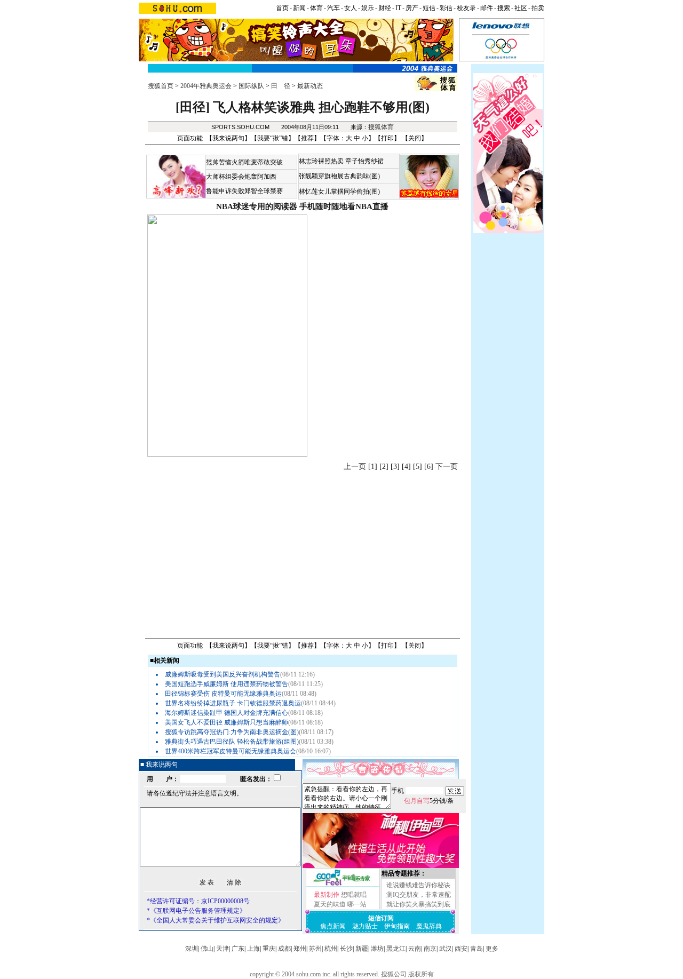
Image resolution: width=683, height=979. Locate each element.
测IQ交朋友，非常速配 (418, 894)
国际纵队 (251, 86)
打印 (387, 138)
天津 (222, 948)
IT (398, 8)
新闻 (299, 8)
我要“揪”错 (272, 138)
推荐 (307, 138)
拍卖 (537, 8)
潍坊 (377, 948)
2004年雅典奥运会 (206, 86)
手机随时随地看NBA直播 (343, 206)
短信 (429, 8)
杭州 (330, 948)
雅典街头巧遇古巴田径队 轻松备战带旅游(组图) (232, 741)
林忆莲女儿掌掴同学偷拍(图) (339, 191)
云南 (414, 948)
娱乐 (367, 8)
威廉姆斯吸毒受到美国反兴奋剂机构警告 (222, 674)
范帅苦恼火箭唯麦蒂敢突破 (244, 162)
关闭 (414, 138)
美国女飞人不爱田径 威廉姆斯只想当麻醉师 (226, 722)
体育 (316, 8)
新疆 (361, 948)
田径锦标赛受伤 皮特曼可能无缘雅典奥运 (223, 693)
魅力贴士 (365, 926)
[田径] (193, 107)
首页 (282, 8)
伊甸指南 (397, 926)
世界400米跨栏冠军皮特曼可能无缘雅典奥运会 (230, 751)
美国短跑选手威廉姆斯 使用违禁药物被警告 (226, 684)
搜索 (503, 8)
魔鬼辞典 (429, 926)
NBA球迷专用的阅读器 (256, 206)
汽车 (333, 8)
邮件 (486, 8)
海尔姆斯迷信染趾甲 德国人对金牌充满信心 (226, 713)
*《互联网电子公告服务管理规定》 (196, 910)
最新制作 (326, 894)
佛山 (207, 948)
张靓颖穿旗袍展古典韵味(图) (339, 176)
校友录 (466, 8)
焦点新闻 (333, 926)
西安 (461, 948)
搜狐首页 (160, 86)
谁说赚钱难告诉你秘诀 (418, 885)
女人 (350, 8)
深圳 (191, 948)
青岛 (476, 948)
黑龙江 (396, 948)
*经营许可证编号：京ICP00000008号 (198, 901)
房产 (412, 8)
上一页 (355, 467)
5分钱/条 (429, 801)
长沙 (346, 948)
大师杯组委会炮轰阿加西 (241, 176)
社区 (520, 8)
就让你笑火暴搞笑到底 (418, 904)
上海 (253, 948)
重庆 (269, 948)
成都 (284, 948)
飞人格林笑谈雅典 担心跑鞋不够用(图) (321, 107)
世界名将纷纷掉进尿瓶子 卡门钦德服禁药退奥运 (233, 703)
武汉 (445, 948)
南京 (430, 948)
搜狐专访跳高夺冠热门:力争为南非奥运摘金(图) (232, 732)
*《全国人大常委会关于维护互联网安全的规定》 (215, 920)
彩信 (446, 8)
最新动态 (310, 86)
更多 (492, 948)
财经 (384, 8)
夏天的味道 (330, 904)
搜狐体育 (381, 127)
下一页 (446, 467)
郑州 (299, 948)
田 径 (280, 86)
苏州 (315, 948)
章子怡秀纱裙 (364, 161)
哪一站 (357, 904)
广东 (238, 948)
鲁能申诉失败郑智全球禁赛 (244, 191)
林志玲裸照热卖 (321, 161)
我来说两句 (228, 138)
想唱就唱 (354, 894)
